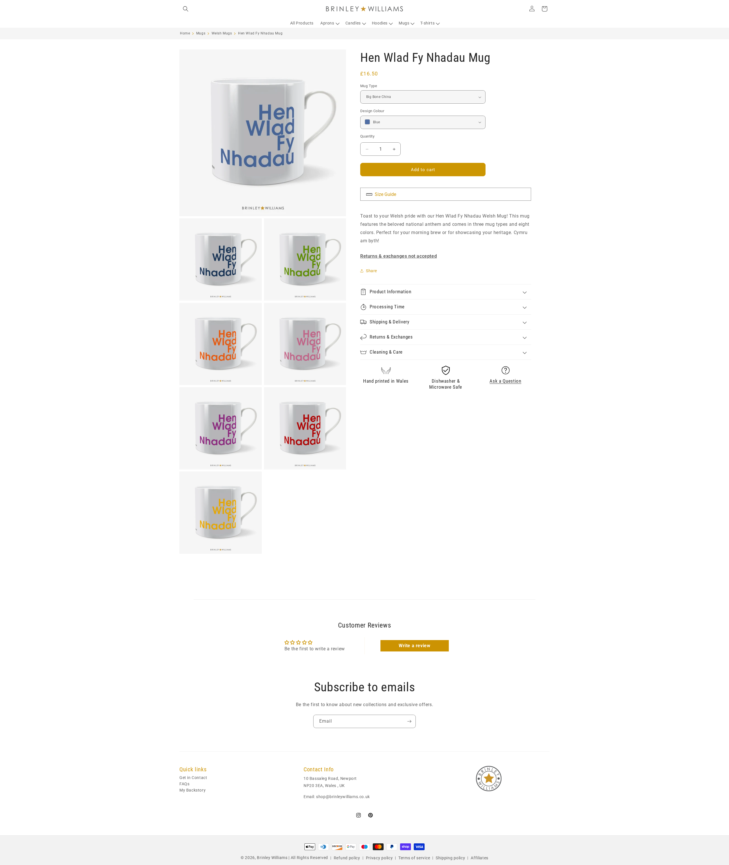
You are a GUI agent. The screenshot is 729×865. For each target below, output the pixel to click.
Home (185, 33)
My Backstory (192, 790)
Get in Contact (193, 778)
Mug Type (368, 86)
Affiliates (479, 857)
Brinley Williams (272, 857)
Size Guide (385, 194)
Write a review (414, 645)
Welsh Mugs (222, 33)
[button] (185, 9)
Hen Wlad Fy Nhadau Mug (260, 33)
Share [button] (371, 270)
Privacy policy (379, 857)
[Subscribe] (409, 721)
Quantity (367, 136)
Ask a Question (505, 381)
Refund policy (347, 857)
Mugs (200, 33)
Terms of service (414, 857)
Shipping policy (450, 857)
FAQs (184, 784)
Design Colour (372, 111)
